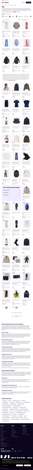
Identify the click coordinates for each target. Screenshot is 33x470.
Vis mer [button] (16, 316)
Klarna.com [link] (5, 468)
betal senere (23, 375)
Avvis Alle (19, 465)
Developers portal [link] (24, 431)
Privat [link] (13, 425)
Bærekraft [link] (2, 435)
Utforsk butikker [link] (14, 431)
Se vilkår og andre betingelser (11, 80)
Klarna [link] (2, 425)
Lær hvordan (18, 11)
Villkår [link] (1, 430)
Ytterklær (3, 348)
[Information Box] (8, 19)
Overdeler (3, 355)
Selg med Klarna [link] (24, 430)
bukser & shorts (10, 341)
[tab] (3, 14)
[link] (13, 451)
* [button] (26, 53)
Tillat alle (27, 465)
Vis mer (30, 10)
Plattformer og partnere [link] (25, 434)
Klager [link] (12, 434)
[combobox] (25, 20)
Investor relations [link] (3, 446)
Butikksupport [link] (24, 427)
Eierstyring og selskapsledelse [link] (5, 445)
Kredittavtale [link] (13, 435)
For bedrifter (7, 0)
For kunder (3, 0)
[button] (23, 2)
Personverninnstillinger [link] (15, 436)
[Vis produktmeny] (30, 7)
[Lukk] (31, 459)
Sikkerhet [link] (2, 434)
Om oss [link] (2, 427)
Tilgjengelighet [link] (3, 439)
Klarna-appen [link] (13, 430)
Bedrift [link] (24, 425)
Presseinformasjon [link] (3, 431)
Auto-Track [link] (2, 440)
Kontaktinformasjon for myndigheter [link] (4, 443)
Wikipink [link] (2, 436)
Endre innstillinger (5, 465)
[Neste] (30, 16)
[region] (16, 462)
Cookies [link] (2, 468)
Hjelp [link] (12, 427)
